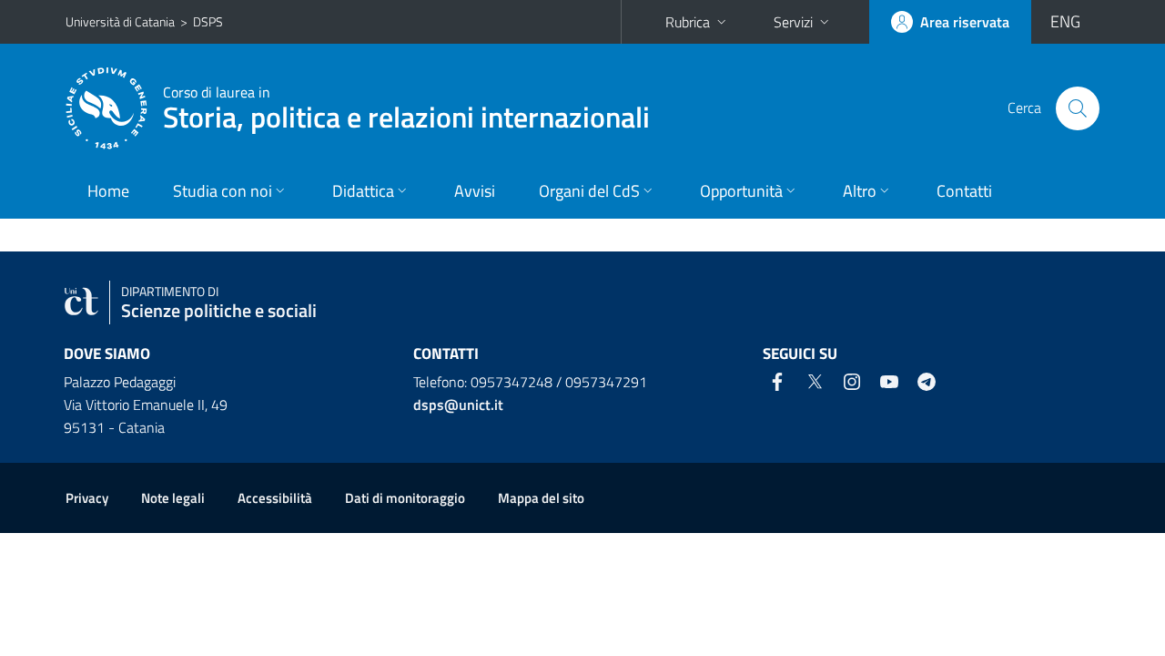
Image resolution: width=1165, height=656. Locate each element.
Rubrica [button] (687, 22)
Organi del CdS (589, 191)
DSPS (208, 21)
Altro (859, 191)
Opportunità (741, 191)
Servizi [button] (793, 22)
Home (108, 191)
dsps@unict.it (458, 404)
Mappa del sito (541, 497)
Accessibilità (275, 497)
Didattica (363, 191)
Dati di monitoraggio (405, 497)
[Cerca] (1077, 108)
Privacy (87, 497)
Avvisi (474, 191)
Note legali (173, 497)
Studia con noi (222, 191)
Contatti (964, 191)
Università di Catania (120, 21)
